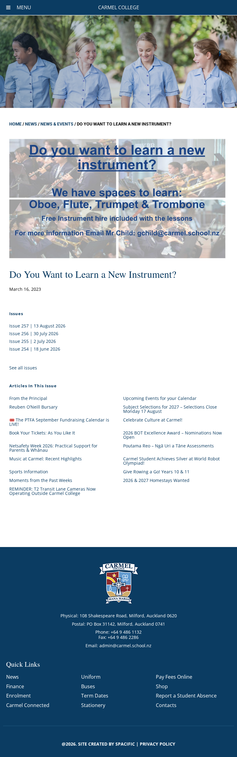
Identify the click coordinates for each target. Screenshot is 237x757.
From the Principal (28, 398)
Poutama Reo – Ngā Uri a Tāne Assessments (168, 446)
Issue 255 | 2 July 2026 (32, 341)
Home (15, 123)
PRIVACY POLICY (157, 744)
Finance (15, 686)
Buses (88, 686)
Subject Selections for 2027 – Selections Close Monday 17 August (170, 409)
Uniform (91, 676)
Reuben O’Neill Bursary (33, 407)
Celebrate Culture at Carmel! (152, 420)
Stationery (93, 705)
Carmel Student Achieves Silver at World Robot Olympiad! (171, 461)
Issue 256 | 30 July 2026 (33, 333)
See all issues (23, 368)
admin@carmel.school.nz (125, 645)
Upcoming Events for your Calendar (160, 398)
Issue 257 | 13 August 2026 (37, 326)
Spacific (125, 744)
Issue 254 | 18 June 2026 (34, 349)
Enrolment (18, 695)
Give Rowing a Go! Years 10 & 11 (156, 472)
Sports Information (28, 472)
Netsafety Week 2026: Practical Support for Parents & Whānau (53, 448)
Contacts (166, 705)
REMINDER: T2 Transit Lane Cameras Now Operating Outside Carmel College (52, 491)
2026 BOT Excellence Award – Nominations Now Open (172, 435)
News (31, 123)
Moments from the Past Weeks (40, 480)
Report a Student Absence (186, 695)
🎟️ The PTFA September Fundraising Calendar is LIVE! (59, 422)
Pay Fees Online (174, 676)
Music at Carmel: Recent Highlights (45, 459)
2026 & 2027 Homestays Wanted (156, 480)
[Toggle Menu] (8, 7)
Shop (162, 686)
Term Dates (94, 695)
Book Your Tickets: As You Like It (42, 433)
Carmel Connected (27, 705)
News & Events (56, 123)
